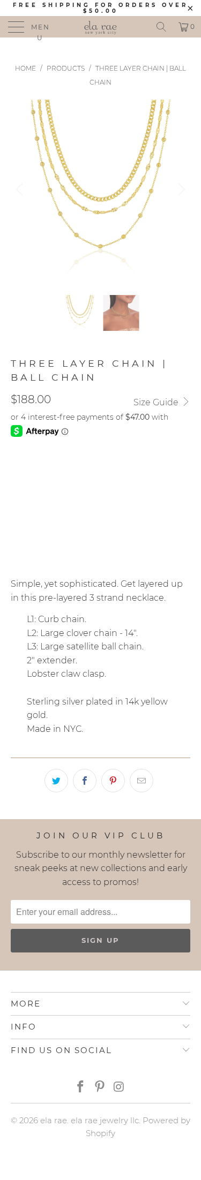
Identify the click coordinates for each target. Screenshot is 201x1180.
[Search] (161, 26)
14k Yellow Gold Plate (65, 471)
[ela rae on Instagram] (119, 1088)
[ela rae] (100, 26)
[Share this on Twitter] (56, 780)
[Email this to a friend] (141, 780)
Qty (18, 502)
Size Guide (157, 402)
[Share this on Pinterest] (113, 780)
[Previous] (21, 189)
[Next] (180, 189)
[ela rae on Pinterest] (100, 1088)
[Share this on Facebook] (84, 780)
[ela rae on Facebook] (81, 1088)
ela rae (53, 1120)
